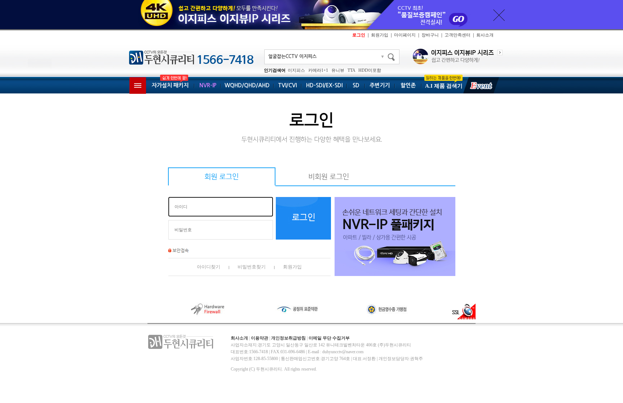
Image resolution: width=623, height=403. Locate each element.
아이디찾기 (208, 267)
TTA (351, 70)
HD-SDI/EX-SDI (324, 85)
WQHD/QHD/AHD (247, 85)
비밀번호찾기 (252, 267)
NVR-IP (207, 85)
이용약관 (259, 338)
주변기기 (380, 85)
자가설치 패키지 (170, 85)
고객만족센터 (457, 35)
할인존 (408, 85)
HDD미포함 (369, 70)
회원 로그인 (221, 177)
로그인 (358, 35)
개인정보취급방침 (288, 338)
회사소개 (485, 35)
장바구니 (430, 35)
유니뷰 (337, 70)
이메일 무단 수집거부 (329, 338)
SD (356, 85)
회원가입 (379, 35)
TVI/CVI (287, 85)
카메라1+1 (318, 70)
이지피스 (296, 70)
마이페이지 (405, 35)
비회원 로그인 (328, 177)
